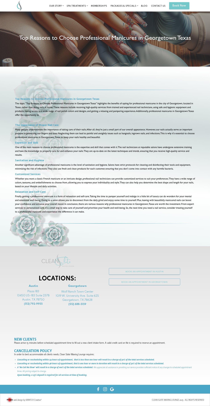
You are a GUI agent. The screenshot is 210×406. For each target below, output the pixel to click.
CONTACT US (158, 6)
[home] (20, 5)
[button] (56, 6)
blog (144, 6)
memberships (99, 6)
